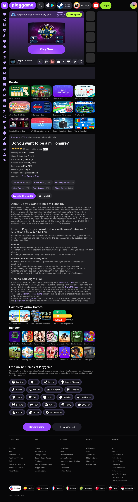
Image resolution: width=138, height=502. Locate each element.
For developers (117, 455)
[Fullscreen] (81, 61)
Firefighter (39, 461)
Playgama (16, 137)
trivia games (30, 298)
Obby (63, 451)
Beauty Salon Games (43, 458)
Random (63, 439)
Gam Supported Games (43, 464)
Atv (10, 451)
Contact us (116, 464)
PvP (10, 461)
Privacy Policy (117, 461)
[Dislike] (68, 61)
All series (115, 439)
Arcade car (65, 468)
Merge (63, 464)
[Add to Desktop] (40, 61)
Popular (30, 176)
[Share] (75, 61)
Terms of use (116, 471)
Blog (113, 448)
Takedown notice (118, 468)
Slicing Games (40, 455)
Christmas (90, 461)
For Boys (12, 448)
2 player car (90, 455)
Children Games (92, 458)
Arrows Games (66, 458)
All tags (89, 439)
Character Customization (70, 461)
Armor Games (14, 471)
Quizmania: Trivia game (31, 294)
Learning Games (41, 471)
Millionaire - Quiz (66, 282)
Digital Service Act (119, 474)
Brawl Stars (65, 448)
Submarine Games (16, 468)
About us (115, 451)
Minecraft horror (67, 455)
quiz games (20, 300)
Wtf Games (90, 448)
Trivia (25, 137)
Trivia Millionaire (72, 287)
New (36, 439)
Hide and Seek (14, 455)
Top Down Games (16, 458)
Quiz (24, 176)
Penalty (38, 448)
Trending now (14, 439)
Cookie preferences (119, 481)
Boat (88, 451)
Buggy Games (40, 468)
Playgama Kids (117, 477)
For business (116, 458)
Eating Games (66, 471)
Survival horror (40, 451)
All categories (91, 464)
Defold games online (17, 464)
